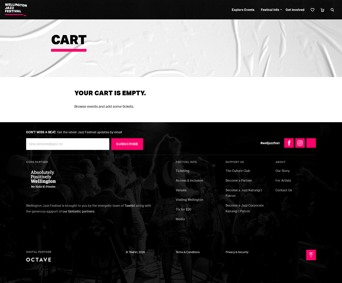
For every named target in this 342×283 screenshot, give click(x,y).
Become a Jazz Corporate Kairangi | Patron (245, 208)
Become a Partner (239, 180)
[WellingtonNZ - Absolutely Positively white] (43, 179)
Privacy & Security (237, 252)
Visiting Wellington (189, 200)
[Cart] (322, 10)
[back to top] (311, 255)
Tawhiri (130, 206)
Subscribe (127, 144)
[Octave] (38, 259)
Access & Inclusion (189, 180)
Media (180, 219)
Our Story (283, 171)
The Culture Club (238, 171)
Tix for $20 (183, 209)
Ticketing (182, 171)
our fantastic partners (78, 211)
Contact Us (284, 190)
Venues (181, 190)
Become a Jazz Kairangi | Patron (244, 193)
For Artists (283, 180)
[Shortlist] (312, 10)
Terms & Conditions (188, 252)
